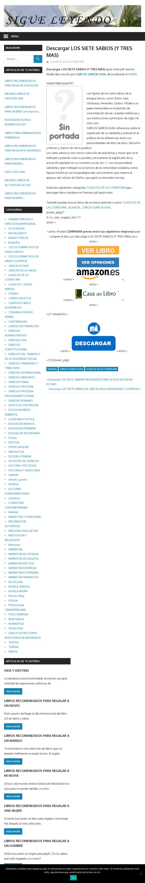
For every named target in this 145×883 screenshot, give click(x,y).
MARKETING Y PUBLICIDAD (24, 516)
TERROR (13, 647)
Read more (13, 691)
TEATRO (13, 642)
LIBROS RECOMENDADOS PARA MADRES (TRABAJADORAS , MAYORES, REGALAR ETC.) (22, 161)
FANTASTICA (16, 451)
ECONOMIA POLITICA (21, 419)
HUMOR (13, 475)
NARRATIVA (15, 549)
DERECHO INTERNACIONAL (24, 372)
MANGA (13, 512)
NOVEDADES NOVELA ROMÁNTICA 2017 (18, 122)
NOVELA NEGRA (18, 591)
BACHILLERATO (17, 233)
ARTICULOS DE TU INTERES (23, 661)
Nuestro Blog (16, 595)
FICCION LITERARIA (19, 456)
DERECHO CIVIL (17, 340)
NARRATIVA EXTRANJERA (23, 572)
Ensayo (12, 437)
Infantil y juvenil (17, 479)
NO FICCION (15, 582)
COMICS (13, 293)
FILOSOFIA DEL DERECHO (23, 461)
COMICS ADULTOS (19, 298)
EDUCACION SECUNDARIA (24, 433)
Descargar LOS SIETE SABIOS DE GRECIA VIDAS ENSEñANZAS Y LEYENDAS (94, 389)
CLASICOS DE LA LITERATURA (67, 61)
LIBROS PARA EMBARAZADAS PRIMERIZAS (23, 135)
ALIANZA (131, 74)
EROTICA (13, 442)
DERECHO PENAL (18, 382)
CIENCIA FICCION (18, 265)
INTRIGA (13, 484)
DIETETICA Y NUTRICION (23, 405)
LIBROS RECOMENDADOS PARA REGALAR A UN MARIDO (23, 148)
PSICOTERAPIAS (18, 614)
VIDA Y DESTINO (15, 172)
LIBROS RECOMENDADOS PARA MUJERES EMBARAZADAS (20, 196)
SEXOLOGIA (15, 628)
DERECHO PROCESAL (21, 386)
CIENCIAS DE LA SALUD (22, 270)
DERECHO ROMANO (20, 400)
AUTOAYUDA (16, 228)
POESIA (13, 600)
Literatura (14, 498)
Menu (15, 36)
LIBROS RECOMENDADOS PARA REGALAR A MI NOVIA (21, 83)
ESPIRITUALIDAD (18, 447)
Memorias (14, 544)
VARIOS (13, 651)
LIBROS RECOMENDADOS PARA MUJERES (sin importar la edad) (23, 109)
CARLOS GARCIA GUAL (91, 74)
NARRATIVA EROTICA (21, 563)
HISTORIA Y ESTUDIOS (22, 465)
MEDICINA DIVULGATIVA (23, 530)
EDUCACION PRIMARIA (22, 428)
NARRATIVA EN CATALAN (23, 554)
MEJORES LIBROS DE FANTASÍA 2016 (17, 96)
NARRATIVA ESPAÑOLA (22, 568)
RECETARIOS (16, 619)
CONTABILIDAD (17, 321)
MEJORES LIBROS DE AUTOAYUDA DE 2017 (18, 183)
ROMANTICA (16, 623)
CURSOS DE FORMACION (23, 326)
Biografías (14, 242)
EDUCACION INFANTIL (21, 423)
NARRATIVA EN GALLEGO (23, 558)
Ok (73, 877)
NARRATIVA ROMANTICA (23, 577)
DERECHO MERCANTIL (21, 377)
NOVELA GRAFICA (19, 586)
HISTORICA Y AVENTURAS (24, 470)
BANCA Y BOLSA (18, 237)
